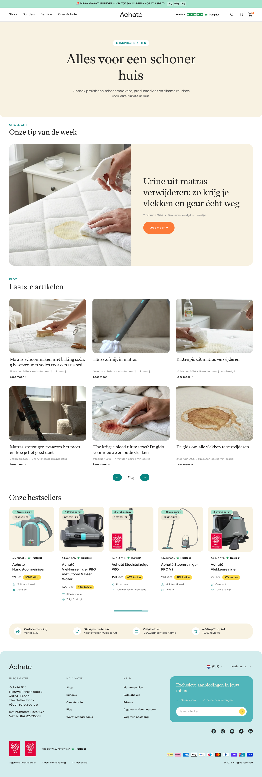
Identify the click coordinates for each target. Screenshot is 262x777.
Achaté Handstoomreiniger (28, 567)
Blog (69, 709)
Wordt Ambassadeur (79, 717)
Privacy (128, 702)
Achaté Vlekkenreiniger (224, 567)
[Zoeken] (232, 14)
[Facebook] (213, 731)
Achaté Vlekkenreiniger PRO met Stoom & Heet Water (79, 572)
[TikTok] (241, 731)
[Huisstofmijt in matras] (131, 326)
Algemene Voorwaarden (140, 709)
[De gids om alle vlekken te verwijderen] (214, 413)
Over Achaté (74, 702)
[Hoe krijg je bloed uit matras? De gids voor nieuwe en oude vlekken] (131, 413)
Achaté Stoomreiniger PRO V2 (179, 567)
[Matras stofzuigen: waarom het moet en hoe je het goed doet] (47, 413)
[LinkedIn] (250, 731)
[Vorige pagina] (117, 477)
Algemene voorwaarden (22, 763)
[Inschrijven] (242, 711)
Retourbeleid (132, 695)
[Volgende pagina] (144, 477)
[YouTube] (232, 731)
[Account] (241, 14)
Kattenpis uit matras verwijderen (208, 359)
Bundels (71, 695)
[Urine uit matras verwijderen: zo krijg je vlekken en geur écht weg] (70, 205)
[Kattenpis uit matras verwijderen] (214, 326)
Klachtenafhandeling (54, 763)
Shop (69, 687)
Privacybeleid (79, 763)
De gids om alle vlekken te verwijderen (212, 447)
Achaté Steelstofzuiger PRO (131, 567)
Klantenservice (133, 687)
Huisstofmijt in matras (115, 359)
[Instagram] (223, 731)
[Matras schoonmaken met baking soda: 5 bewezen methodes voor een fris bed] (47, 326)
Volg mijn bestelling (136, 717)
